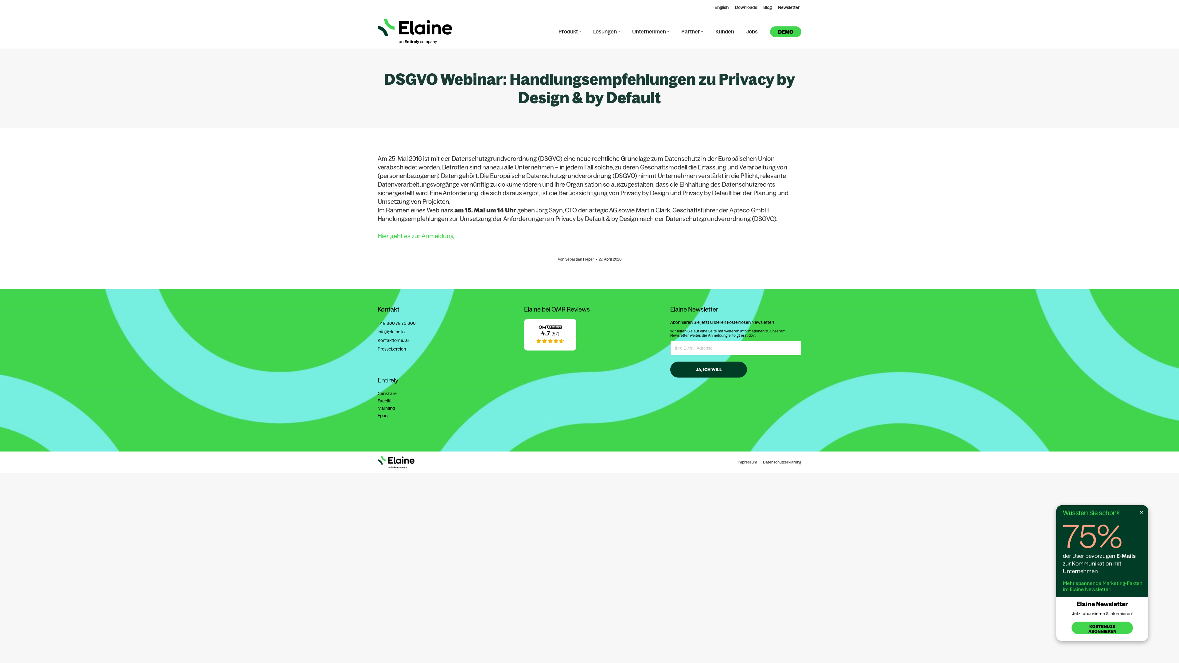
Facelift (385, 401)
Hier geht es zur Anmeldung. (416, 236)
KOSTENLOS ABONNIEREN (1102, 629)
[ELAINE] (550, 349)
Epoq (382, 415)
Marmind (386, 408)
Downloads (746, 7)
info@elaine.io (391, 332)
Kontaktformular (393, 340)
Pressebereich (392, 349)
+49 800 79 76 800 (397, 323)
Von (576, 259)
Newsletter (789, 7)
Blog (767, 7)
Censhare (387, 393)
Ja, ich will (709, 369)
